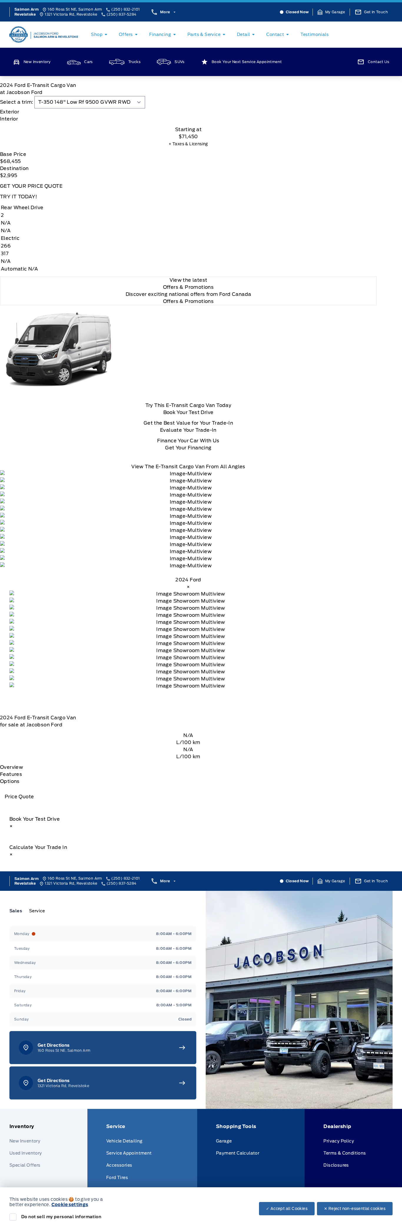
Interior (9, 119)
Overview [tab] (11, 767)
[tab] (188, 112)
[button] (331, 12)
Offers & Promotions (188, 301)
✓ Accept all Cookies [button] (287, 1208)
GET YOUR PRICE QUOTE (31, 186)
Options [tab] (10, 781)
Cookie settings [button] (70, 1204)
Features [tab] (11, 774)
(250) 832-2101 (125, 9)
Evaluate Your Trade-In (188, 430)
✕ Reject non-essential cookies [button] (355, 1208)
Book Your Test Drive (188, 412)
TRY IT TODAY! (18, 196)
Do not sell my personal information (61, 1216)
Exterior (9, 112)
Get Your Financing (188, 448)
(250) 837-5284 (122, 14)
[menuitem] (100, 34)
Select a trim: (16, 102)
